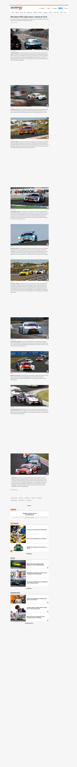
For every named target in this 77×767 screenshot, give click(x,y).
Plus (60, 8)
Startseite (29, 505)
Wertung (39, 12)
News (25, 12)
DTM (13, 12)
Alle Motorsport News (29, 623)
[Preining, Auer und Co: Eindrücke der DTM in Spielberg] (30, 529)
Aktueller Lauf (29, 12)
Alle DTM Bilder (29, 553)
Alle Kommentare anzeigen (29, 517)
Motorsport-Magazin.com (16, 8)
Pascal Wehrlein (14, 500)
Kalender (50, 12)
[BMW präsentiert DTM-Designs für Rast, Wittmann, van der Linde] (30, 547)
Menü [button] (67, 8)
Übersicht (17, 12)
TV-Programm (45, 12)
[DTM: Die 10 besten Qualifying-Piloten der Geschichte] (30, 538)
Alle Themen (29, 500)
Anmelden (55, 8)
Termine (61, 12)
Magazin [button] (43, 8)
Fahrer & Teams (56, 12)
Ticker (49, 8)
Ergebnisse (35, 12)
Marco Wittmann (22, 500)
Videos (21, 12)
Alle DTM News (29, 588)
